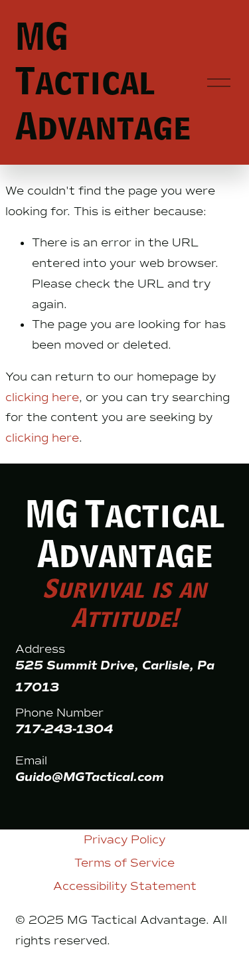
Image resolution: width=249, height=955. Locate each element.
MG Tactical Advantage (103, 82)
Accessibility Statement (125, 886)
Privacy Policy (124, 839)
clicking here (42, 397)
